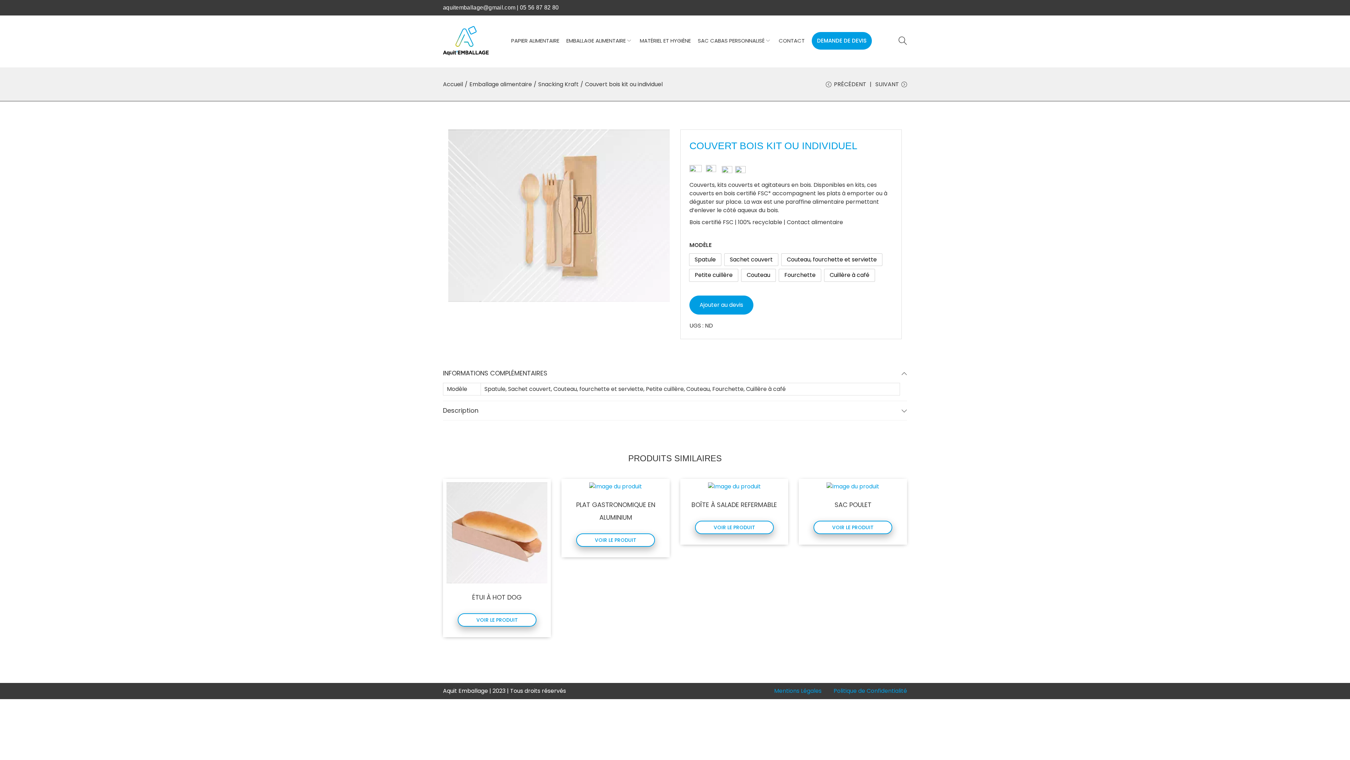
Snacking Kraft (558, 84)
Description (460, 410)
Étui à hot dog (497, 597)
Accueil (453, 84)
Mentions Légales (798, 691)
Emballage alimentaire (500, 84)
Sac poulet (853, 504)
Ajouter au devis (721, 305)
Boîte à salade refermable (734, 504)
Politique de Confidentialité (870, 691)
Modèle (700, 245)
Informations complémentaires (495, 373)
